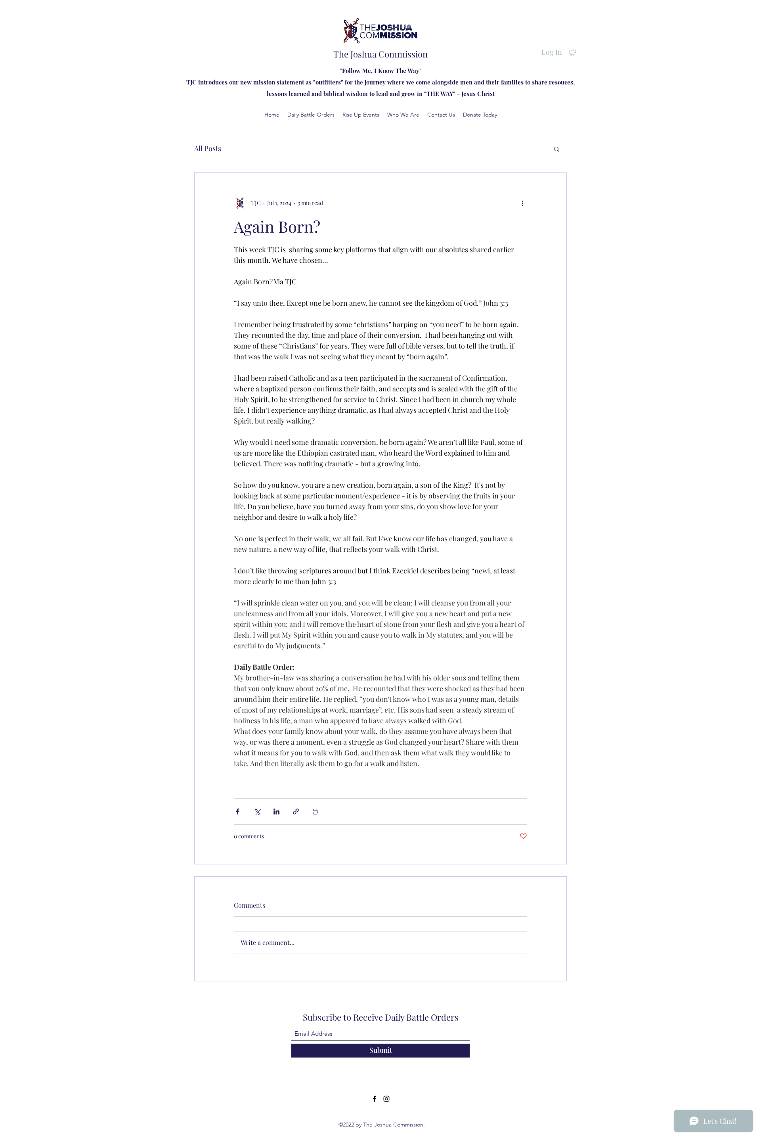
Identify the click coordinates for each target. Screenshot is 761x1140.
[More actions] (522, 203)
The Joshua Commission (380, 54)
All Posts (207, 148)
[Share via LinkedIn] (276, 811)
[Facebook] (375, 1099)
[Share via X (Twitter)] (257, 811)
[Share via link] (296, 811)
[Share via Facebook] (237, 811)
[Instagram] (386, 1099)
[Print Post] (315, 811)
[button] (572, 52)
